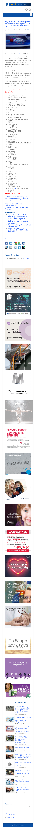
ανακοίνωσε (19, 54)
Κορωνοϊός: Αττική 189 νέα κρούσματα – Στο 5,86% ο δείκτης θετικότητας (18, 230)
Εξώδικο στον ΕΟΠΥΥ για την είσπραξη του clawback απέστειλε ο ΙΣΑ (23, 764)
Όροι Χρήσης (10, 814)
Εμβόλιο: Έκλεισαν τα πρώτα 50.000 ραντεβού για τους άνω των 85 (17, 199)
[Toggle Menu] (31, 14)
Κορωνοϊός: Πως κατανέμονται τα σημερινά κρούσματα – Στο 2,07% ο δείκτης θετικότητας (18, 24)
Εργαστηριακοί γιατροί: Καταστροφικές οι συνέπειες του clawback (22, 781)
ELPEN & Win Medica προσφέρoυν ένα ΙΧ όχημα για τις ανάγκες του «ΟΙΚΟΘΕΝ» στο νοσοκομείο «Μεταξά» (22, 739)
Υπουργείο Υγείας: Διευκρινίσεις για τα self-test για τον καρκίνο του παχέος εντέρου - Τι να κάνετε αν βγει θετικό (22, 709)
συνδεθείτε (26, 258)
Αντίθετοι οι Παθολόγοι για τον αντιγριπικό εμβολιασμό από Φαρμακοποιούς (22, 789)
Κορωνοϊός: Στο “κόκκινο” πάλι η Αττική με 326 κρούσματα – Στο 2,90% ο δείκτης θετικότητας (18, 216)
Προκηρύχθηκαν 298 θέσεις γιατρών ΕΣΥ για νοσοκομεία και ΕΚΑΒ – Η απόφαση (23, 756)
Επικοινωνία (10, 817)
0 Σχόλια (29, 29)
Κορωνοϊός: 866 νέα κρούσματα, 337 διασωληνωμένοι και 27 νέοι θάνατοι (16, 206)
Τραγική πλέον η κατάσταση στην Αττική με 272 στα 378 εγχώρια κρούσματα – (18, 221)
